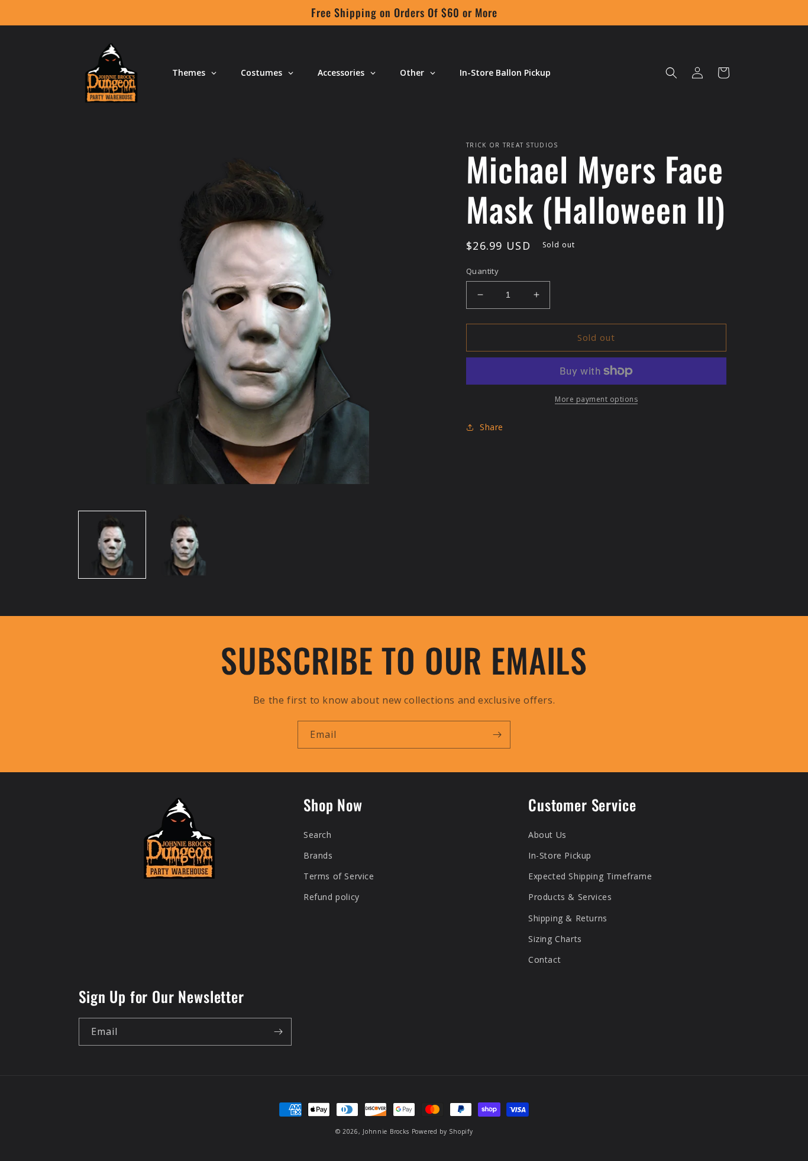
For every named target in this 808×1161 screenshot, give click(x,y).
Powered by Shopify (442, 1131)
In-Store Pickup (560, 855)
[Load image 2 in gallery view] (184, 544)
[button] (671, 73)
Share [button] (491, 427)
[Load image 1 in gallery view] (112, 544)
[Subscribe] (497, 735)
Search (317, 834)
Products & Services (570, 896)
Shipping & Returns (567, 918)
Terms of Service (338, 876)
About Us (547, 834)
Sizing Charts (555, 938)
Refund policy (331, 896)
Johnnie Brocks (386, 1131)
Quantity (482, 271)
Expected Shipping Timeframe (590, 876)
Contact (544, 959)
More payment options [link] (596, 399)
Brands (318, 855)
